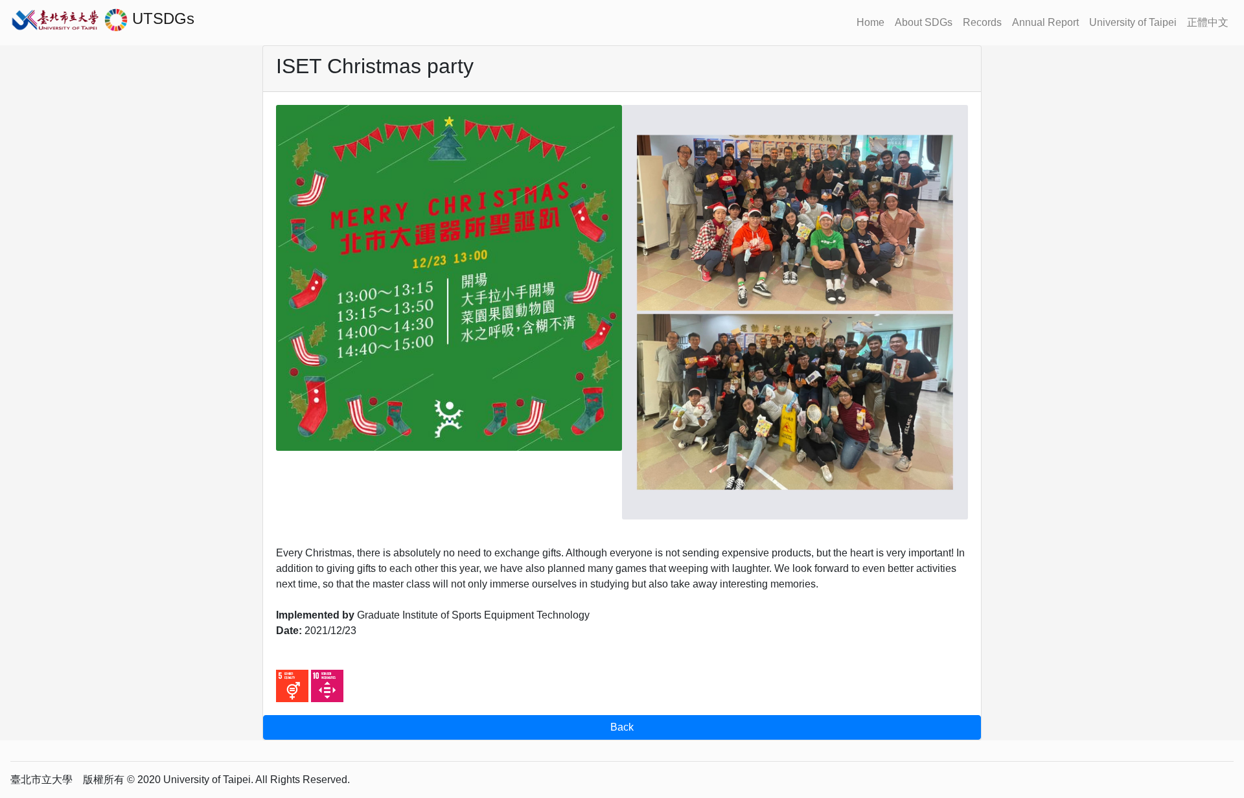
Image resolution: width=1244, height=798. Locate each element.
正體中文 (1207, 22)
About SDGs (923, 22)
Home (870, 22)
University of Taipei (1133, 22)
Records (982, 22)
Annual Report (1045, 22)
